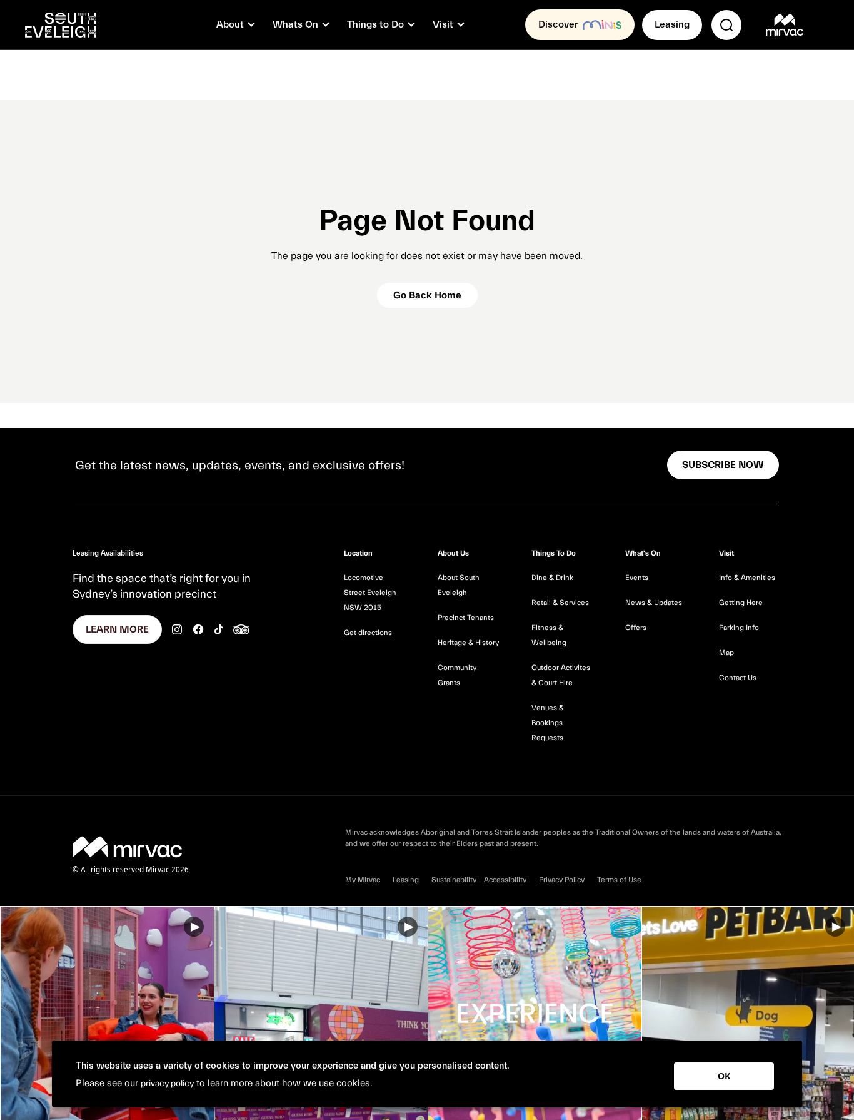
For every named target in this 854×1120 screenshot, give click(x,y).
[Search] (726, 25)
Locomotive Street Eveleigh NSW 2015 (370, 592)
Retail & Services (560, 602)
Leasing (672, 24)
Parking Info (739, 627)
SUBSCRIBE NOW (723, 465)
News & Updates (653, 602)
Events (636, 577)
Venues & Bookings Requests (547, 722)
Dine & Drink (552, 577)
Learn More (107, 1013)
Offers (635, 627)
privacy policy (167, 1084)
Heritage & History (468, 642)
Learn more (117, 629)
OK (724, 1076)
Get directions (368, 632)
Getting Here (741, 602)
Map (726, 652)
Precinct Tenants (466, 617)
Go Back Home (427, 295)
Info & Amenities (747, 577)
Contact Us (737, 677)
